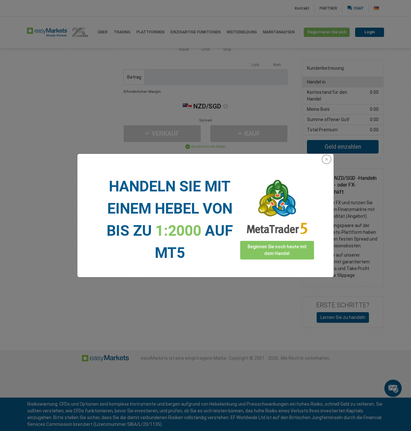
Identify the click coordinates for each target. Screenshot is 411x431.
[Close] (326, 159)
